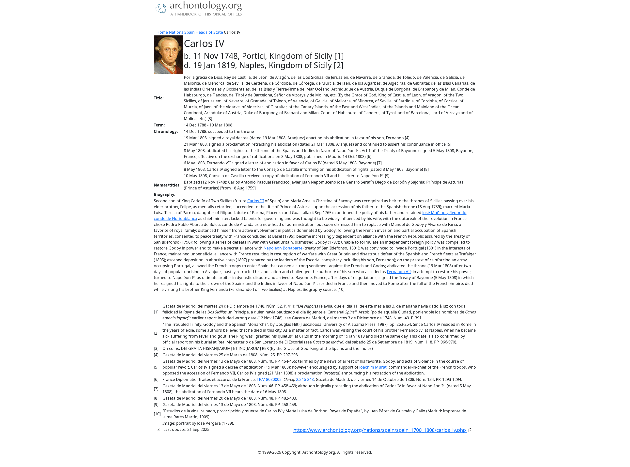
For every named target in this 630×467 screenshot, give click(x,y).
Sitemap (254, 23)
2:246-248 (305, 379)
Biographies (231, 23)
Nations (176, 32)
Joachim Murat (373, 367)
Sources (208, 23)
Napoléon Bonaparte (283, 248)
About (170, 23)
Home (162, 32)
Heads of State (209, 32)
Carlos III (255, 200)
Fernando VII (399, 271)
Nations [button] (187, 23)
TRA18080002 (269, 379)
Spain (189, 32)
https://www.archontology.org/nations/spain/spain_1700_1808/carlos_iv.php (380, 430)
